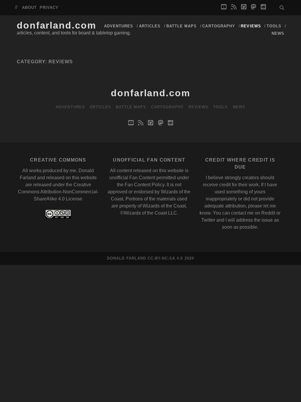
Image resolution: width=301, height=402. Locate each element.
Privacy (49, 7)
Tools (274, 26)
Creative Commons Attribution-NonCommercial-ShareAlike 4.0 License (58, 191)
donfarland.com (56, 25)
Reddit (268, 212)
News (278, 33)
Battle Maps (181, 26)
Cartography (218, 26)
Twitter (208, 219)
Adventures (118, 26)
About (29, 7)
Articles (149, 26)
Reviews (251, 26)
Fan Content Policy (144, 184)
